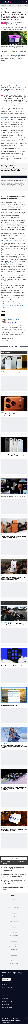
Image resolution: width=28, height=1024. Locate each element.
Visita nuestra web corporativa (13, 975)
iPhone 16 (19, 5)
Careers (3, 1010)
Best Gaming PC (14, 918)
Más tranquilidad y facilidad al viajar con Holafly (14, 888)
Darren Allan (9, 23)
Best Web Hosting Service (14, 904)
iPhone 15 (5, 55)
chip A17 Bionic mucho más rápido (14, 263)
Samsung (13, 258)
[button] (1, 2)
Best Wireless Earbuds (14, 946)
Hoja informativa (23, 51)
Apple (16, 55)
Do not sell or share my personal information (11, 1013)
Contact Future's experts (7, 987)
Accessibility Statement (7, 1007)
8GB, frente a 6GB (12, 264)
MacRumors (4, 117)
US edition (11, 1020)
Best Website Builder (14, 907)
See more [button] (14, 105)
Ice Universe (19, 86)
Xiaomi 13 (5, 119)
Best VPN (14, 899)
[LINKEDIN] (13, 323)
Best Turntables (14, 941)
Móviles (2, 8)
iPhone (7, 8)
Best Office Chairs (14, 949)
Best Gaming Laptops (14, 916)
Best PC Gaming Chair (14, 921)
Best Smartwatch (14, 935)
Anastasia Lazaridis (12, 22)
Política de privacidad (6, 995)
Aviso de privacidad (13, 181)
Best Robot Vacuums (14, 963)
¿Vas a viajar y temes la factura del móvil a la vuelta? (14, 862)
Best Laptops (14, 913)
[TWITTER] (8, 323)
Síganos (15, 51)
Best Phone (14, 927)
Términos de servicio (17, 180)
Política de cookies (6, 998)
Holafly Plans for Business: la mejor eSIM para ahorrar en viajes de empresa (14, 875)
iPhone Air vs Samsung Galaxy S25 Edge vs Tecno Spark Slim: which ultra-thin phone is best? (14, 881)
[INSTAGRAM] (11, 323)
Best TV (14, 930)
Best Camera (14, 955)
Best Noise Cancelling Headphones (14, 944)
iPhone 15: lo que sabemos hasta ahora (13, 302)
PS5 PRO (11, 5)
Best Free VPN (14, 902)
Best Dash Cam (14, 958)
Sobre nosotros (5, 984)
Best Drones (14, 960)
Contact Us (4, 990)
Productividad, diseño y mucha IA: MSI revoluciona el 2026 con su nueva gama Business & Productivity (14, 869)
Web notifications (5, 1004)
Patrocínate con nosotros (7, 1001)
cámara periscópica (6, 268)
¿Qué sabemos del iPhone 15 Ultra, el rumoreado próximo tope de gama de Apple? (12, 305)
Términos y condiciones (7, 993)
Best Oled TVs (14, 932)
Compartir (5, 51)
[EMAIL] (15, 323)
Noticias (3, 22)
